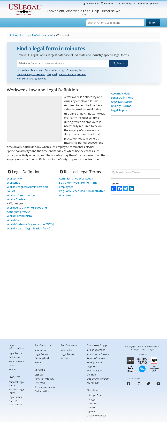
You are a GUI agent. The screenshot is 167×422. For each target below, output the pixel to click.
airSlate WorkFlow (96, 415)
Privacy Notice (94, 362)
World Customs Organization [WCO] (30, 224)
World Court (15, 220)
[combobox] (29, 63)
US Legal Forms (121, 106)
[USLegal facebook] (128, 383)
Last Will (39, 374)
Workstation (15, 178)
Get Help (91, 374)
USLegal (15, 35)
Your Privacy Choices (98, 354)
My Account (93, 382)
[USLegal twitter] (148, 383)
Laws (11, 365)
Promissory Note (76, 70)
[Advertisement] (34, 119)
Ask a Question (16, 361)
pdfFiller (91, 407)
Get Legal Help (42, 358)
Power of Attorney (55, 70)
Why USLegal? (94, 370)
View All (12, 369)
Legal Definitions (35, 35)
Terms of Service (96, 358)
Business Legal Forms (16, 391)
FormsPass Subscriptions (15, 402)
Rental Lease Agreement (72, 74)
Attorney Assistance (45, 387)
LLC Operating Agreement (31, 74)
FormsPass (93, 403)
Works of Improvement (22, 195)
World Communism (19, 216)
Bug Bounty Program (98, 378)
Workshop (13, 182)
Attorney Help (120, 93)
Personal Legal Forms (16, 383)
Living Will (52, 74)
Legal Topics (119, 110)
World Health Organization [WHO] (29, 228)
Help (142, 3)
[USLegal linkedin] (138, 383)
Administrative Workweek (76, 178)
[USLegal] (24, 4)
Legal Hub (92, 366)
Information (41, 350)
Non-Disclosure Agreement (31, 78)
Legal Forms (15, 397)
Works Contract (17, 199)
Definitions (14, 357)
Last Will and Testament (30, 70)
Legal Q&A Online (121, 102)
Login (155, 3)
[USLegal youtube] (158, 383)
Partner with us (43, 391)
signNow (91, 411)
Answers (65, 358)
